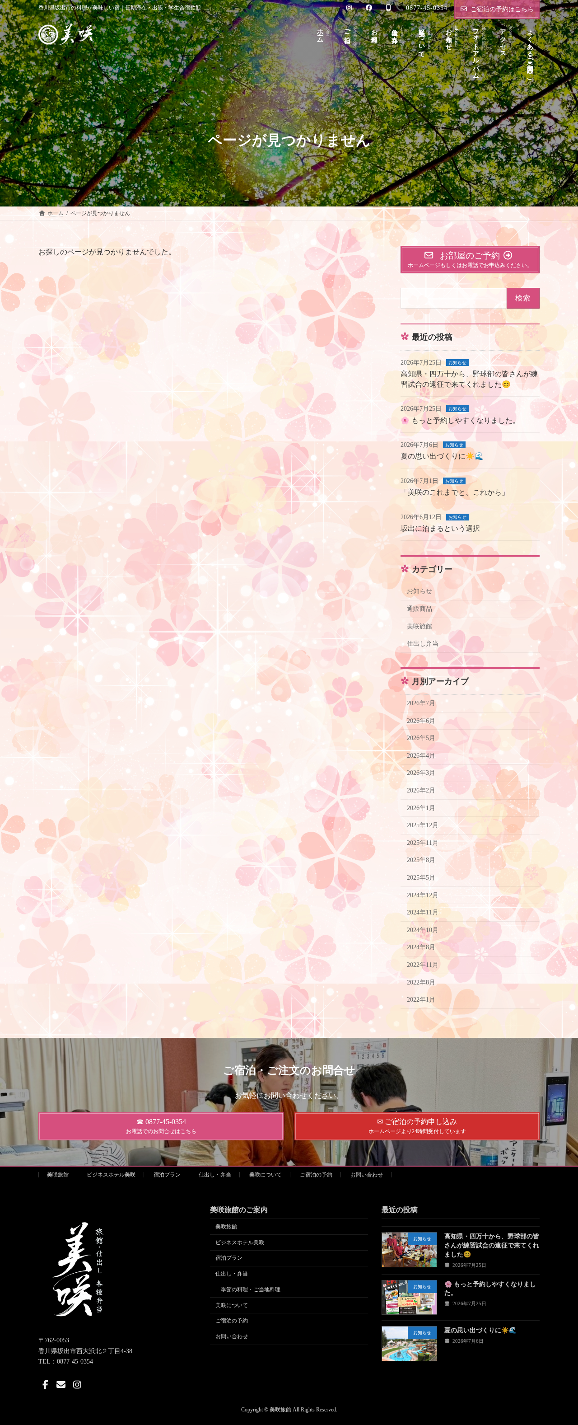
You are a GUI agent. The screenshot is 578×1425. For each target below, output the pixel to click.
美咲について (265, 1175)
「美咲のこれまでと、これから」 (455, 492)
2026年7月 (421, 703)
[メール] (61, 1385)
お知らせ (457, 362)
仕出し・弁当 (215, 1175)
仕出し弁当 (422, 643)
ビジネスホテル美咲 (111, 1175)
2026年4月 (421, 755)
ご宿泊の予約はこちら (502, 9)
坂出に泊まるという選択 (440, 528)
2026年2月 (421, 790)
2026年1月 (421, 808)
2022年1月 (421, 999)
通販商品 (419, 608)
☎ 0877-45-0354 (161, 1126)
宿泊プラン (167, 1175)
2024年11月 (422, 912)
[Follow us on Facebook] (45, 1385)
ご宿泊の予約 (316, 1175)
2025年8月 (421, 860)
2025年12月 (422, 825)
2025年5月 (421, 877)
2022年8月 (421, 982)
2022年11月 (422, 964)
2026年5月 (421, 738)
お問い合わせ (366, 1175)
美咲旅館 (419, 626)
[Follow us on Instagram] (77, 1385)
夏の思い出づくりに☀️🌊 (442, 456)
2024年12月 (422, 895)
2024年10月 (422, 930)
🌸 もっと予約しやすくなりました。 (460, 420)
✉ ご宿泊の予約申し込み (417, 1126)
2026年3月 (421, 772)
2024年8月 (421, 947)
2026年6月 (421, 720)
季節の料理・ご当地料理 (250, 1289)
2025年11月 (422, 842)
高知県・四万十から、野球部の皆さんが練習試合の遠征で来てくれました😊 (491, 1245)
